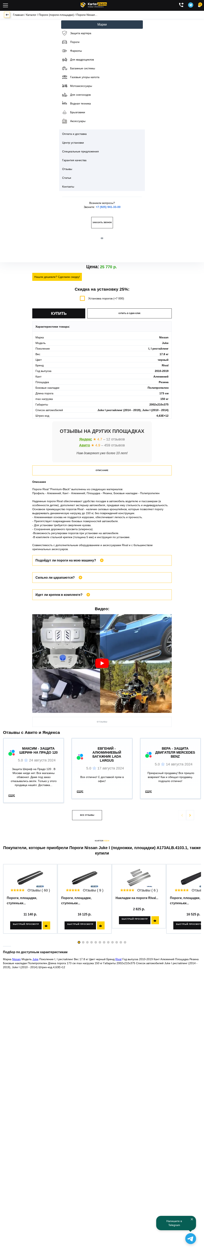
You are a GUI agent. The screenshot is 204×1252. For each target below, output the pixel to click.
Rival (118, 959)
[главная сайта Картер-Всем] (93, 4)
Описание (102, 470)
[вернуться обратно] (7, 15)
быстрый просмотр (26, 924)
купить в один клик (129, 313)
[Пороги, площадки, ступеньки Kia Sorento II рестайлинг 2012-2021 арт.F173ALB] (30, 878)
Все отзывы (87, 815)
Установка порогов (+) (106, 298)
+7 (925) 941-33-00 (108, 207)
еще (11, 795)
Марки (102, 24)
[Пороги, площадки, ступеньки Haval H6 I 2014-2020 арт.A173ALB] (84, 878)
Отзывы (102, 722)
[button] (190, 815)
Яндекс (85, 439)
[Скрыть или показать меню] (5, 5)
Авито (84, 445)
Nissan (16, 959)
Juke (35, 959)
